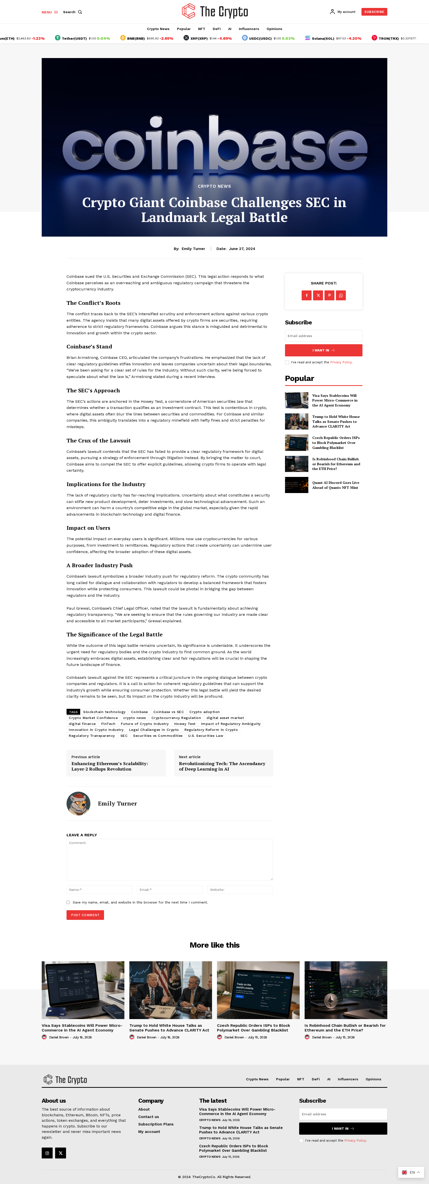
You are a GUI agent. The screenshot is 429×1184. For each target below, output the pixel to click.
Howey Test (185, 724)
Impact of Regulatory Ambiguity (231, 724)
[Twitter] (318, 295)
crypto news (134, 718)
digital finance (82, 724)
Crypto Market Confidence (93, 718)
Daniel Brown (59, 1037)
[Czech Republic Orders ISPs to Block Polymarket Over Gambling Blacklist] (296, 443)
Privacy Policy (341, 362)
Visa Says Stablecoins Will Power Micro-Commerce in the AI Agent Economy (335, 400)
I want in (321, 350)
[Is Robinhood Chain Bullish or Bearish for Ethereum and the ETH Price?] (296, 464)
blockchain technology (104, 712)
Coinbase (139, 712)
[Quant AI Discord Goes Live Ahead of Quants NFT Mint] (296, 485)
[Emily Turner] (78, 803)
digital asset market (225, 718)
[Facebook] (307, 295)
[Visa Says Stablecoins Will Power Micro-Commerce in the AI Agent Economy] (296, 400)
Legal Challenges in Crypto (154, 730)
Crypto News (214, 186)
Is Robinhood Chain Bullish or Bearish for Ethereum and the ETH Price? (336, 464)
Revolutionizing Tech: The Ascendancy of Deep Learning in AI (222, 766)
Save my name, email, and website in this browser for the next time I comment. (140, 902)
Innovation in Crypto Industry (96, 730)
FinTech (108, 724)
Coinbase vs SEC (168, 712)
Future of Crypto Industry (145, 724)
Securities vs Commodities (158, 736)
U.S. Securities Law (205, 736)
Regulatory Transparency (92, 736)
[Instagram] (47, 1153)
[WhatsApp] (341, 295)
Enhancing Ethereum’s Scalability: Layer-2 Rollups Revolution (110, 766)
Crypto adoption (204, 712)
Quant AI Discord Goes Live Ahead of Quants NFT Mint (335, 485)
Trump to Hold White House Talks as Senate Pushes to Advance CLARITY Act (336, 421)
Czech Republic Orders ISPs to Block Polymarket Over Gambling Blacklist (336, 442)
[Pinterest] (329, 295)
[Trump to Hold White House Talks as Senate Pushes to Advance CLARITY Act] (296, 421)
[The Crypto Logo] (215, 11)
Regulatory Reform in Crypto (211, 730)
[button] (73, 12)
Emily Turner (193, 249)
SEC (124, 736)
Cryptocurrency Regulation (176, 718)
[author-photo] (45, 1037)
